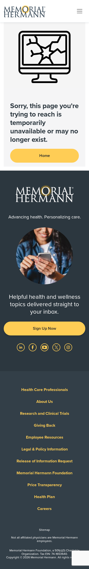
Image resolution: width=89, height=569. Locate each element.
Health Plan (44, 496)
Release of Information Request (44, 461)
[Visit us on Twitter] (56, 347)
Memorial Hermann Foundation (44, 473)
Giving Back (44, 425)
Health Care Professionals (44, 389)
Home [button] (44, 155)
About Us (44, 401)
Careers (44, 508)
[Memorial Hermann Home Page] (24, 11)
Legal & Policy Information (45, 449)
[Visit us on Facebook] (33, 347)
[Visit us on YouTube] (45, 347)
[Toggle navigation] (79, 11)
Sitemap (44, 530)
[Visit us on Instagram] (68, 347)
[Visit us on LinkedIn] (21, 347)
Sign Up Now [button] (44, 328)
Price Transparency (44, 484)
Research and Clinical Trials (44, 413)
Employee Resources (44, 437)
